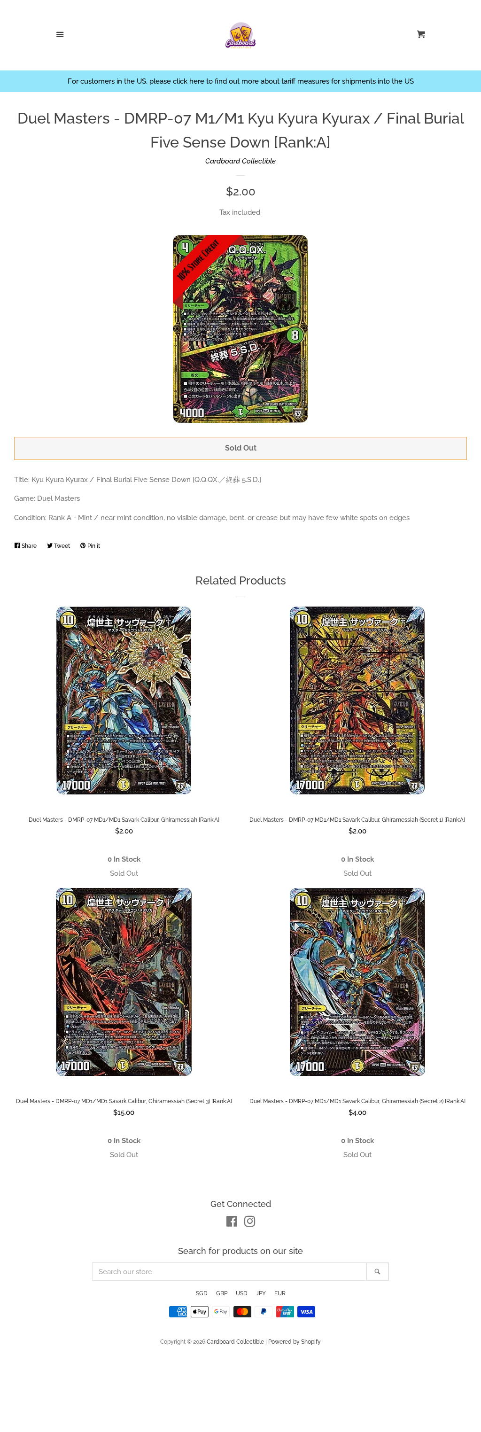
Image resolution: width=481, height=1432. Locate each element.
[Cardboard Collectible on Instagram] (250, 1223)
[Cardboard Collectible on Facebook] (232, 1223)
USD (242, 1293)
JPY (261, 1293)
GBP (221, 1293)
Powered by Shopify (294, 1342)
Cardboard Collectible (240, 161)
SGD (202, 1293)
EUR (280, 1293)
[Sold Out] (123, 873)
